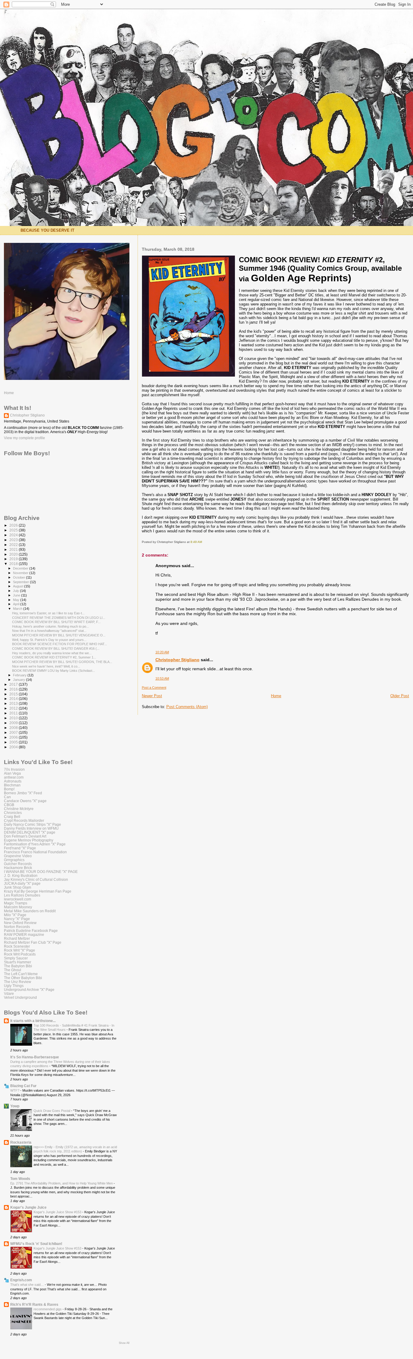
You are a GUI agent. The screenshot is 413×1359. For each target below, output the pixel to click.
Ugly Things (14, 986)
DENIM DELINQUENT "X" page (29, 832)
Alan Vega (12, 773)
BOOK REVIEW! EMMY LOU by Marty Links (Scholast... (53, 670)
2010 (14, 718)
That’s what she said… (27, 1284)
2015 (14, 694)
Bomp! (9, 789)
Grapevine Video (18, 856)
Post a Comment (154, 687)
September (21, 582)
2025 (14, 530)
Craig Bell (12, 816)
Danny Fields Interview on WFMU (31, 828)
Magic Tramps (15, 903)
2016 (14, 689)
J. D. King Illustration (20, 875)
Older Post (399, 696)
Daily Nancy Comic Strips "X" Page (32, 824)
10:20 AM (162, 652)
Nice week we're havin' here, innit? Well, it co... (46, 666)
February (20, 675)
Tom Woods (20, 1179)
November (21, 573)
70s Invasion (14, 769)
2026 (14, 525)
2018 (14, 564)
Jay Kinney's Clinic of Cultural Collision (36, 879)
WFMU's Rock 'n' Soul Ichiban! (36, 1244)
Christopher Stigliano (177, 659)
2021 (14, 549)
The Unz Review (17, 982)
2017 (14, 684)
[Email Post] (203, 542)
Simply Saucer (16, 958)
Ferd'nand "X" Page (20, 848)
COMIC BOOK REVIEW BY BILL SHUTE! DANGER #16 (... (55, 648)
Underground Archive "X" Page (29, 989)
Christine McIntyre (19, 809)
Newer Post (152, 696)
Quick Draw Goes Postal (52, 1110)
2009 (14, 723)
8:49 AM (196, 542)
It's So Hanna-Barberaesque (34, 1057)
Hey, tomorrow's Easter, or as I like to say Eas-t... (48, 613)
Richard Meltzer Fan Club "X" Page (32, 942)
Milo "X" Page (15, 915)
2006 (14, 737)
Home (276, 696)
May (16, 600)
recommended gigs (48, 1309)
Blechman (12, 785)
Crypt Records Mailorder (24, 820)
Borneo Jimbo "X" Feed (23, 793)
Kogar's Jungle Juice (28, 1207)
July (16, 591)
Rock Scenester (17, 946)
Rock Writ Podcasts (20, 954)
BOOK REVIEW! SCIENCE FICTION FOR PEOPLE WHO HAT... (59, 644)
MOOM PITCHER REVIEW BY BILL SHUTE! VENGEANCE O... (59, 635)
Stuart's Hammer (17, 962)
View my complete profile (24, 438)
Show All (124, 1342)
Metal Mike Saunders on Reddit (30, 911)
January (19, 679)
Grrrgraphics (14, 860)
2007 (14, 732)
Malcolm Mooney (18, 907)
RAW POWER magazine (24, 934)
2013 (14, 703)
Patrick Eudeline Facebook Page (31, 931)
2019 (14, 559)
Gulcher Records (18, 864)
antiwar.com (14, 777)
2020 (14, 554)
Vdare (9, 993)
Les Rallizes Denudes (22, 895)
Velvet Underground (20, 997)
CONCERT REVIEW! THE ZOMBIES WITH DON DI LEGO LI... (58, 617)
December (21, 568)
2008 (14, 728)
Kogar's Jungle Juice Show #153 (58, 1212)
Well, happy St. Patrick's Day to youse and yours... (49, 640)
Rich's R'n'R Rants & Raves (34, 1304)
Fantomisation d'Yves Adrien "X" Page (35, 844)
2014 (14, 699)
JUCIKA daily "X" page (22, 883)
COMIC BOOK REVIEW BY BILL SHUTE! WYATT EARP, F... (56, 622)
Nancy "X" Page (17, 919)
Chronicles (13, 813)
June (17, 595)
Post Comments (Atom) (187, 706)
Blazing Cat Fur (23, 1086)
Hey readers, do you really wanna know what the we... (52, 653)
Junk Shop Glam (17, 887)
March (18, 608)
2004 (14, 747)
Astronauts (12, 781)
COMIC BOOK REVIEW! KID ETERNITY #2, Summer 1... (54, 657)
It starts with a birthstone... (33, 1021)
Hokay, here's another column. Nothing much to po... (50, 626)
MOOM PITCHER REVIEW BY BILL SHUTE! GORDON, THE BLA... (62, 662)
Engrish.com (21, 1280)
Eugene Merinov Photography (28, 840)
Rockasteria (20, 1142)
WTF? (15, 1090)
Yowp (14, 1106)
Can (7, 797)
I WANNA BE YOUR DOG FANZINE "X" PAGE (41, 872)
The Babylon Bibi (18, 966)
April (16, 604)
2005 (14, 742)
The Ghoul (12, 970)
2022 (14, 545)
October (19, 577)
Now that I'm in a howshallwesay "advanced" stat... (49, 630)
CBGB (9, 805)
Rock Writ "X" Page (19, 950)
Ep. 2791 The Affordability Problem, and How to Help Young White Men (62, 1183)
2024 (14, 535)
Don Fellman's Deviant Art (25, 836)
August (18, 586)
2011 (14, 713)
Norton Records (17, 927)
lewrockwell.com (17, 899)
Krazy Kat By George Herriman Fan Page (37, 891)
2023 (14, 540)
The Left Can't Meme (21, 974)
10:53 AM (162, 678)
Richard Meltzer (17, 938)
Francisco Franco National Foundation (35, 852)
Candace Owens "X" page (25, 801)
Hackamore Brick (18, 868)
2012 (14, 708)
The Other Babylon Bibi (23, 978)
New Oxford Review (20, 923)
